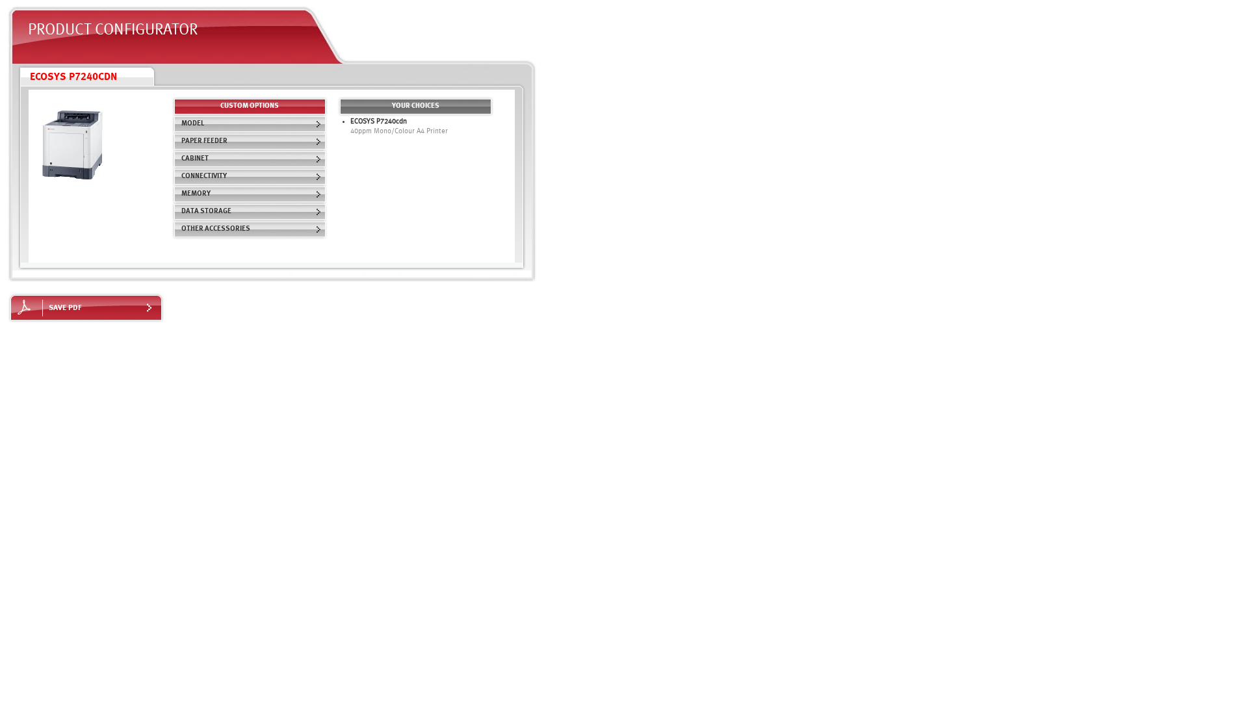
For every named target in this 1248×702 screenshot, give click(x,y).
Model (192, 123)
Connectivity (204, 176)
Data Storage (206, 211)
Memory (196, 194)
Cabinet (195, 158)
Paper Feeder (204, 141)
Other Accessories (215, 229)
